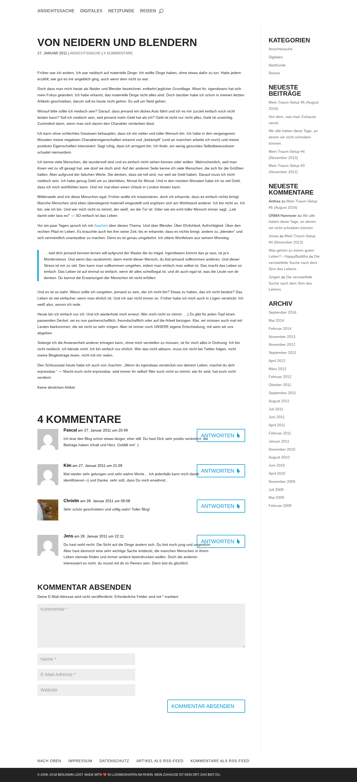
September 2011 (282, 393)
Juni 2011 (277, 417)
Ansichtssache (55, 11)
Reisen (148, 11)
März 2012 (277, 369)
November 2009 (282, 481)
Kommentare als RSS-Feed (220, 761)
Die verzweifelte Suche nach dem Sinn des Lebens (294, 262)
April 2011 (277, 425)
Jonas (274, 236)
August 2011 (279, 401)
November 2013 (282, 337)
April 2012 (277, 361)
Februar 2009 (280, 505)
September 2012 (282, 352)
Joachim (101, 225)
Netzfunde (121, 11)
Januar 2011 (279, 441)
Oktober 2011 (280, 385)
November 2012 (282, 344)
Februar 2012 (280, 377)
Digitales (91, 11)
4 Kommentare (118, 53)
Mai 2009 (276, 497)
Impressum (80, 761)
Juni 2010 (277, 465)
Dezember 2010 (282, 449)
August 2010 (279, 457)
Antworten (217, 435)
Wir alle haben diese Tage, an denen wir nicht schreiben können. (293, 137)
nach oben (49, 761)
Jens (68, 536)
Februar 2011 (280, 433)
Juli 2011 (276, 409)
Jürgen (274, 277)
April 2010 (277, 473)
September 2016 (282, 312)
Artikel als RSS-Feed (159, 761)
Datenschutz (114, 761)
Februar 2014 (280, 328)
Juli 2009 (276, 490)
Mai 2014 (276, 320)
